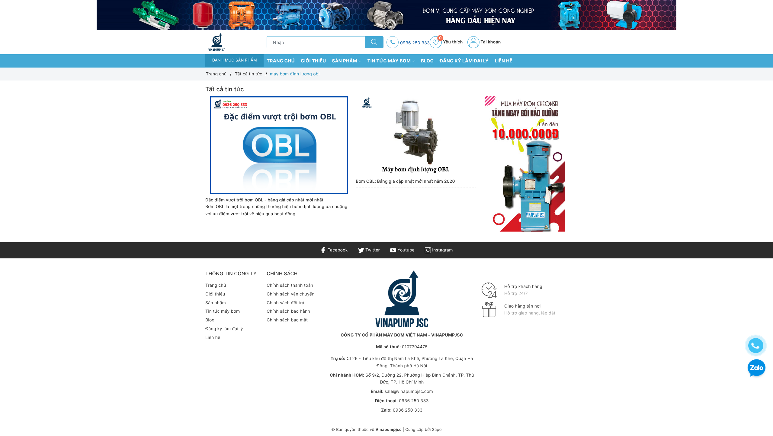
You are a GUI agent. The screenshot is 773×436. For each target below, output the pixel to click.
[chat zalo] (756, 368)
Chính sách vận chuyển (290, 294)
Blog (427, 61)
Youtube (405, 250)
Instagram (442, 250)
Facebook (337, 250)
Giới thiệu (313, 61)
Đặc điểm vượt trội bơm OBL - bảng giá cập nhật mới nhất (264, 200)
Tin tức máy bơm (389, 61)
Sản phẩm (345, 61)
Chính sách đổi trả (285, 302)
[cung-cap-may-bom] (386, 15)
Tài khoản (490, 42)
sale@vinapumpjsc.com (409, 391)
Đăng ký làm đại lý (464, 61)
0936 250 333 (415, 43)
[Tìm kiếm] (374, 42)
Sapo (436, 429)
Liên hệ (503, 61)
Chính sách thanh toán (290, 285)
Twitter (372, 250)
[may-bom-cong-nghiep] (525, 164)
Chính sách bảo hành (288, 311)
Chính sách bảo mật (287, 320)
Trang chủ (281, 61)
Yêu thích (451, 42)
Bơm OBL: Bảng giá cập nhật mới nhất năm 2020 (405, 181)
